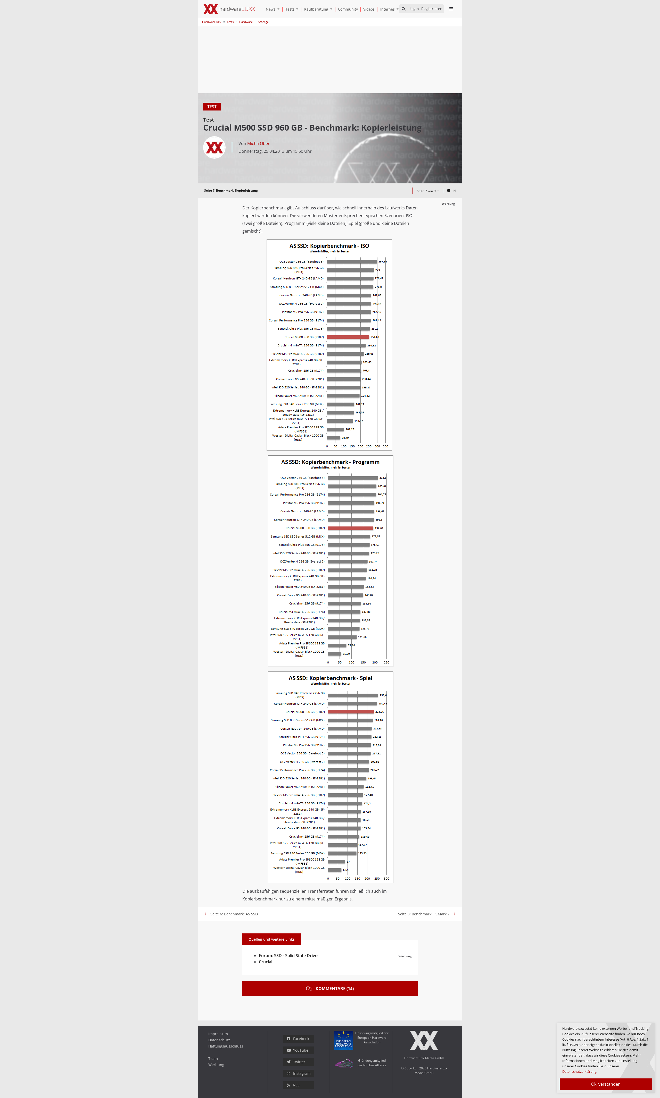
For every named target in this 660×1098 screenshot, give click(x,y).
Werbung (216, 1064)
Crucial (265, 962)
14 (454, 191)
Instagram (302, 1073)
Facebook (301, 1038)
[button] (279, 9)
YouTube (300, 1050)
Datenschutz (219, 1039)
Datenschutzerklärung (579, 1071)
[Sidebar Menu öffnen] (451, 8)
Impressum (218, 1033)
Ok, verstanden (606, 1084)
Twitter (299, 1061)
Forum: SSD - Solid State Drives (289, 955)
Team (213, 1058)
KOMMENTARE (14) (335, 988)
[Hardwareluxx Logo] (229, 9)
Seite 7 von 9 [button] (426, 191)
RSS (296, 1085)
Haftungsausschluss (225, 1046)
